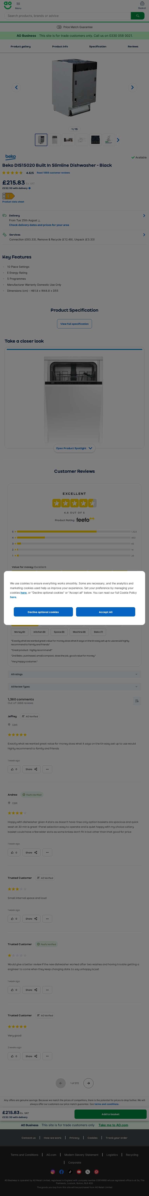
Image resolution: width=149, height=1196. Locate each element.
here (24, 592)
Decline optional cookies (43, 612)
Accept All (106, 612)
